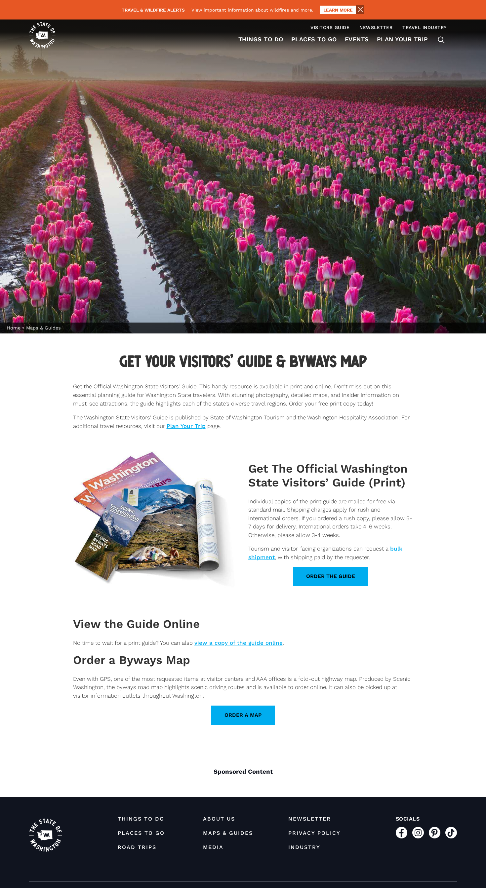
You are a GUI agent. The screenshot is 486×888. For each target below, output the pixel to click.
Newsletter (375, 27)
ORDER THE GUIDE (330, 576)
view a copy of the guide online (238, 642)
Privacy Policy (314, 833)
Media (213, 847)
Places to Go (314, 39)
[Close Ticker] (360, 9)
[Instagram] (418, 832)
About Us (219, 819)
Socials (408, 819)
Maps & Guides (228, 833)
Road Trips (137, 847)
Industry (304, 847)
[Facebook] (401, 832)
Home (13, 328)
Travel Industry (424, 27)
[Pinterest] (434, 832)
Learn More (338, 10)
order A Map (243, 715)
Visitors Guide (329, 27)
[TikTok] (451, 832)
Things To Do (260, 39)
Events (357, 39)
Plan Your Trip (402, 39)
